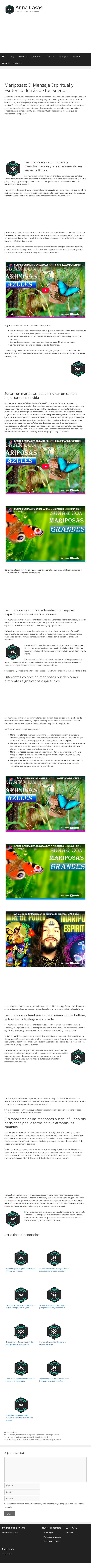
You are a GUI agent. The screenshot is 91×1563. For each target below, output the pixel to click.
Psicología (62, 56)
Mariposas (31, 1435)
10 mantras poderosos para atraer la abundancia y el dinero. (29, 1437)
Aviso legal (48, 1532)
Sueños (56, 1435)
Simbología (49, 1435)
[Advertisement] (45, 35)
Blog (12, 56)
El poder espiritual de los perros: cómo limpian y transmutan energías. (54, 1379)
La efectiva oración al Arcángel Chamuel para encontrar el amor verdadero (54, 1269)
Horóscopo (22, 56)
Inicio (4, 56)
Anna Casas (29, 7)
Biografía (76, 56)
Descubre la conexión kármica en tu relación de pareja (52, 1343)
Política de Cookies (51, 1541)
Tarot (49, 56)
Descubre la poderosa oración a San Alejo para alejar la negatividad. (20, 1343)
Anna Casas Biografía (10, 1532)
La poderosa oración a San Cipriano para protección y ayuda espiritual (52, 1306)
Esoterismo (36, 56)
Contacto (5, 63)
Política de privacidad (52, 1537)
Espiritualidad (12, 1432)
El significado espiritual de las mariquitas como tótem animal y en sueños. (19, 1417)
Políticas (17, 63)
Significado (40, 1435)
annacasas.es (7, 1554)
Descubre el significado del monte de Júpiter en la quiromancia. (20, 1379)
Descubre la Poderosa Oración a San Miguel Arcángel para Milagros (20, 1306)
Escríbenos (69, 1532)
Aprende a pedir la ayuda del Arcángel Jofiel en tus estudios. (20, 1269)
